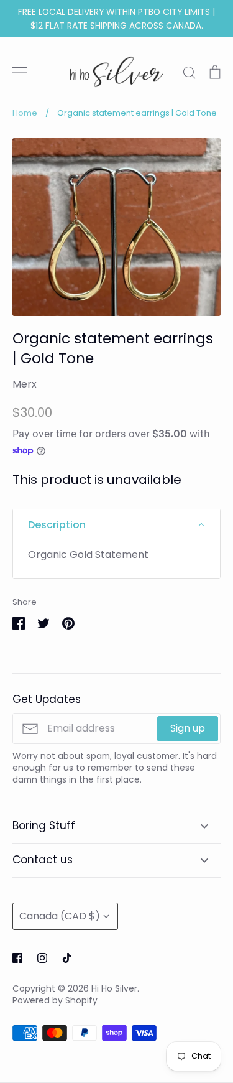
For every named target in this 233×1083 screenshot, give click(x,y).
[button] (116, 525)
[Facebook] (17, 958)
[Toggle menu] (20, 72)
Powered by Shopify (55, 1000)
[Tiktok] (67, 958)
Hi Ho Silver (114, 988)
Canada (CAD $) (59, 916)
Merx (24, 384)
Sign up (187, 728)
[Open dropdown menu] (204, 826)
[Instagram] (42, 958)
